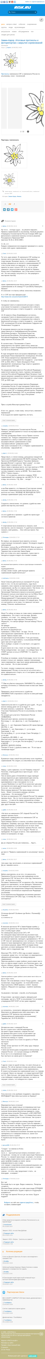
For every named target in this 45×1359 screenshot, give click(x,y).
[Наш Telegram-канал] (15, 2)
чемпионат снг (17, 191)
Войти (27, 1)
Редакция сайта (9, 1233)
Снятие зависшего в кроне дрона (14, 1308)
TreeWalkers (8, 1302)
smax (4, 766)
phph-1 (5, 453)
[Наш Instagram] (10, 2)
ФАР (11, 193)
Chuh (4, 253)
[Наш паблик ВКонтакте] (2, 2)
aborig (4, 500)
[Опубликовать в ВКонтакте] (4, 209)
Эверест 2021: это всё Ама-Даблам (14, 1230)
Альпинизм (4, 45)
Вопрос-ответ (11, 24)
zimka (4, 1090)
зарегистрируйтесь (26, 1202)
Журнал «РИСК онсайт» (9, 1340)
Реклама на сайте (7, 1343)
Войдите (7, 1202)
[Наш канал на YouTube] (12, 2)
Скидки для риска (8, 35)
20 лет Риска (5, 1350)
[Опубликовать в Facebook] (8, 209)
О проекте (4, 1347)
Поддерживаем (13, 1215)
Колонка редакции (14, 1251)
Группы (4, 27)
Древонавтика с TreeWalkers (12, 1317)
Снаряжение (32, 24)
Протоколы (5, 74)
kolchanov (6, 578)
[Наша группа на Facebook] (4, 2)
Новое (14, 31)
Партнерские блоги (15, 1292)
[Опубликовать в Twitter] (12, 209)
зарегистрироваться (38, 1)
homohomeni (8, 1224)
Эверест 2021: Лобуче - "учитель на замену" (18, 1239)
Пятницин (6, 537)
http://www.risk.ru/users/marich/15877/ (14, 297)
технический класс (27, 191)
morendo (5, 923)
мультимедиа (20, 27)
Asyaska (5, 909)
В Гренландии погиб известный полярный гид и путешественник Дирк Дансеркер (19, 1278)
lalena (4, 226)
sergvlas (5, 426)
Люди (11, 27)
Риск (3, 24)
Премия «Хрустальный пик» (10, 1345)
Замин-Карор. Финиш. (15, 196)
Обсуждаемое (23, 31)
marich (9, 47)
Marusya (5, 1101)
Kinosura (5, 755)
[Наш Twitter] (7, 2)
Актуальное (5, 31)
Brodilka (6, 1261)
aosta (4, 848)
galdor (4, 809)
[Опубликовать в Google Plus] (16, 209)
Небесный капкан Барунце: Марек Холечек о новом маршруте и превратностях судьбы (20, 1268)
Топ (32, 31)
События (22, 24)
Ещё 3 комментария (9, 420)
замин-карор (8, 191)
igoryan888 (6, 1145)
